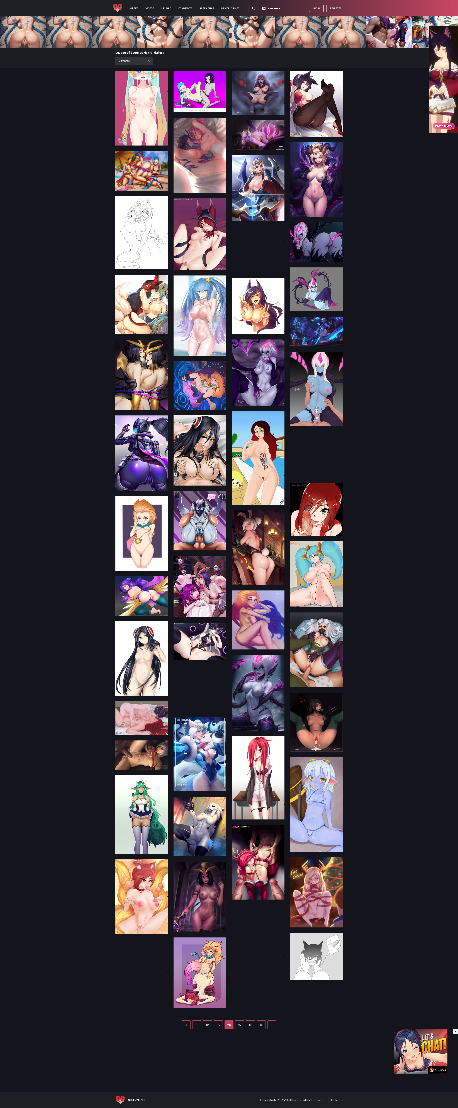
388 (261, 1025)
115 (218, 1025)
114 (207, 1025)
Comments (185, 8)
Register (336, 8)
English (273, 8)
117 (239, 1025)
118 (250, 1025)
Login (316, 8)
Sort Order (124, 61)
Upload (166, 8)
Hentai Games (230, 8)
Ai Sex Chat (206, 8)
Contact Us (337, 1100)
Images (133, 8)
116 (229, 1025)
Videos (149, 8)
